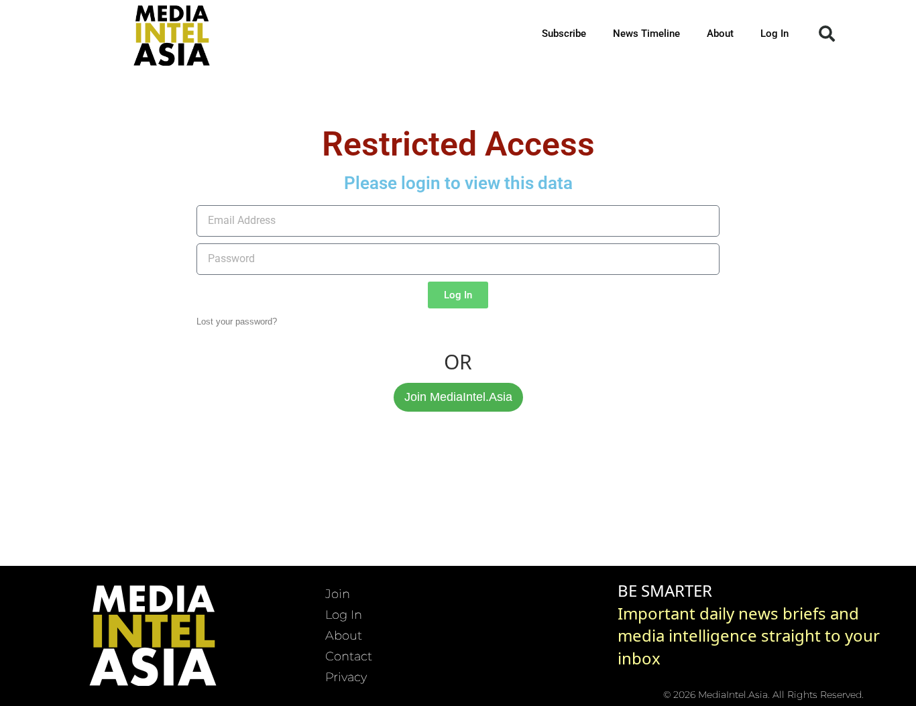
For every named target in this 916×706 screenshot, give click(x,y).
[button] (826, 33)
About (720, 33)
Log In (774, 33)
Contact (348, 656)
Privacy (346, 677)
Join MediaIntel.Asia (458, 397)
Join (337, 594)
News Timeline (646, 33)
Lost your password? (236, 321)
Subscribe (564, 33)
